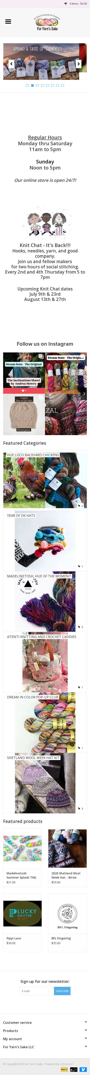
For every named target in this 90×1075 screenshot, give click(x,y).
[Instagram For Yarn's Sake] (52, 1003)
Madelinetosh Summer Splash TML (21, 875)
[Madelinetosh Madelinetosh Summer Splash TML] (22, 848)
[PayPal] (64, 1069)
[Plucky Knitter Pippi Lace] (22, 913)
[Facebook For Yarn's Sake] (37, 1003)
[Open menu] (8, 21)
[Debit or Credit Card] (73, 1069)
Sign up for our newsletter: (45, 981)
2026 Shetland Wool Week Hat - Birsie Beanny (65, 875)
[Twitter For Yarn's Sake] (45, 1003)
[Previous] (11, 64)
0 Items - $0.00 (78, 3)
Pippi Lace (13, 938)
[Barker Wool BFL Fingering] (67, 913)
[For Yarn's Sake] (53, 22)
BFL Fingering (61, 938)
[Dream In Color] (45, 58)
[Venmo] (82, 1069)
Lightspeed (66, 1064)
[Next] (78, 64)
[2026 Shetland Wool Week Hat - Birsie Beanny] (67, 848)
